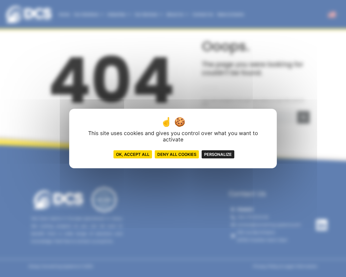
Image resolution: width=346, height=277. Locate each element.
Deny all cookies (176, 154)
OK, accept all (132, 154)
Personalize (218, 154)
